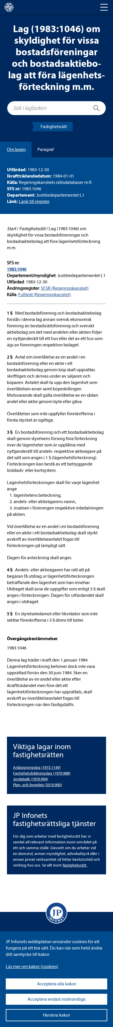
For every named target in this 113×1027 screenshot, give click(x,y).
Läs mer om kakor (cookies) (32, 966)
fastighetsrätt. (75, 865)
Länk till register (34, 201)
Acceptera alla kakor (56, 984)
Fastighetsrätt (54, 126)
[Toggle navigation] (104, 7)
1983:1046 (16, 269)
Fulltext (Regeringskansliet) (44, 294)
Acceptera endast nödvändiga (56, 999)
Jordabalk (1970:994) (30, 779)
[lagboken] (9, 7)
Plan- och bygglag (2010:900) (37, 784)
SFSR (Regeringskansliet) (65, 288)
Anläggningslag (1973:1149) (37, 767)
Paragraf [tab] (45, 149)
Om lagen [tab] (16, 149)
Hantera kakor (56, 1015)
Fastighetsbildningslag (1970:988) (41, 773)
